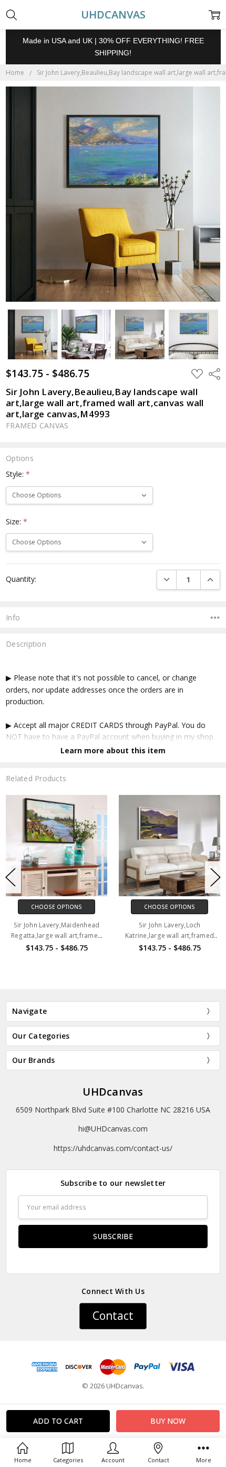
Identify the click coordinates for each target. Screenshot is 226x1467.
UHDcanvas (113, 1092)
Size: (16, 521)
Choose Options (70, 906)
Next (215, 877)
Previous (10, 877)
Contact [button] (113, 1315)
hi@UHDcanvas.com (113, 1129)
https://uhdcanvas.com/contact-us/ (113, 1148)
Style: (18, 474)
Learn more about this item (113, 750)
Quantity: (21, 579)
